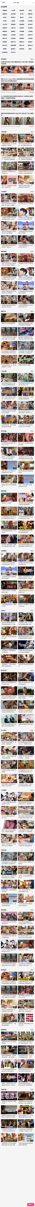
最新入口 (31, 1204)
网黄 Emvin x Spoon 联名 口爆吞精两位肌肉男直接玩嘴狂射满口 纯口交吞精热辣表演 (17, 80)
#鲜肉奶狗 (31, 75)
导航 (3, 2)
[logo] (17, 2)
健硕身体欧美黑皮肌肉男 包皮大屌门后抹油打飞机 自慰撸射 (17, 114)
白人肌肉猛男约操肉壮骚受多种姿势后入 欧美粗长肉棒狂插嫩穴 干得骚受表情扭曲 (17, 97)
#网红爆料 (31, 92)
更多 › (32, 59)
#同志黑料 (31, 109)
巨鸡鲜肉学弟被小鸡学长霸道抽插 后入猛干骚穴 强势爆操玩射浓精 (17, 63)
